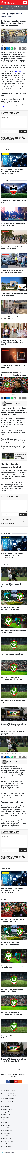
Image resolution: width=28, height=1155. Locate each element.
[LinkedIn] (9, 48)
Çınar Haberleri (7, 1146)
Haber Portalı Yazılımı (9, 1152)
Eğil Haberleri (6, 1125)
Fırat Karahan (11, 403)
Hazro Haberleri (7, 1122)
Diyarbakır (12, 13)
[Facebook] (2, 48)
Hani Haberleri (6, 1120)
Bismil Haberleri (7, 1133)
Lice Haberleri (6, 1114)
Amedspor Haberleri (8, 1098)
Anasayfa (5, 13)
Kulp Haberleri (6, 1117)
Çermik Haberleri (7, 1128)
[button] (20, 48)
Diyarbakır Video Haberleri (10, 1096)
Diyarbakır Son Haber (8, 1101)
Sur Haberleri (6, 1106)
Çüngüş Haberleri (7, 1130)
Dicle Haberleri (7, 1136)
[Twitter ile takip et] (12, 1081)
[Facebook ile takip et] (8, 1081)
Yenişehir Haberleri (8, 1109)
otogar (3, 105)
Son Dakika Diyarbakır (9, 1090)
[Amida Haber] (8, 2)
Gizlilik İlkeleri (22, 1074)
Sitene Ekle (13, 1076)
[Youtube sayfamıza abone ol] (16, 1081)
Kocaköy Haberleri (8, 1141)
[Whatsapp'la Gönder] (12, 48)
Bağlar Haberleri (7, 1104)
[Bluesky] (7, 48)
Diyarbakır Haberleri (8, 1088)
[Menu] (25, 2)
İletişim (15, 1074)
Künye (9, 1074)
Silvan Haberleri (7, 1144)
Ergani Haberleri (7, 1138)
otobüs (3, 107)
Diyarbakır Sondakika (8, 1093)
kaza (20, 87)
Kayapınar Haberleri (8, 1112)
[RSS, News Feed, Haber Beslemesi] (20, 1081)
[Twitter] (5, 48)
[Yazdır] (15, 48)
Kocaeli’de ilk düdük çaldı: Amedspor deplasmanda (16, 7)
